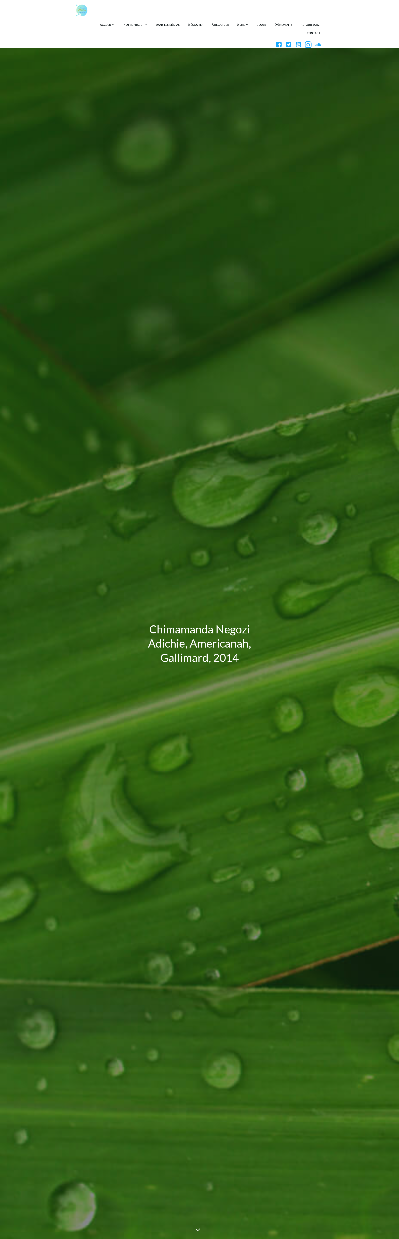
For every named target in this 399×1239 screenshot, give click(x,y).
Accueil (105, 24)
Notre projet (133, 24)
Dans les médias (168, 24)
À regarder (220, 24)
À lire (241, 24)
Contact (313, 33)
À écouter (195, 24)
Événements (283, 24)
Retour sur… (310, 24)
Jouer (261, 24)
